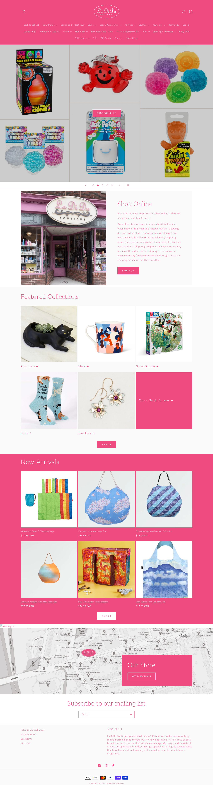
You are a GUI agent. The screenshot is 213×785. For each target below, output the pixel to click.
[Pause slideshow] (127, 185)
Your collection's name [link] (154, 400)
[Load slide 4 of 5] (107, 185)
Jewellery (84, 433)
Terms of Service (29, 734)
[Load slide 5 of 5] (112, 185)
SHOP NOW (128, 270)
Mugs (81, 366)
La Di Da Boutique (101, 784)
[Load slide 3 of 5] (102, 185)
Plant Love (28, 366)
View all (106, 444)
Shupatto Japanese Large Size (92, 531)
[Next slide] (119, 185)
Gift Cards (26, 743)
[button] (24, 11)
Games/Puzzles (145, 366)
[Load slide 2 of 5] (98, 185)
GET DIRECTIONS (141, 676)
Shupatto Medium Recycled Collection (39, 602)
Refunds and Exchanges (33, 730)
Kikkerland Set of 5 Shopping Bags (37, 531)
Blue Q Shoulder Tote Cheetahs (93, 602)
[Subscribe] (131, 714)
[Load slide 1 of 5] (93, 185)
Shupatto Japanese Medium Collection (154, 531)
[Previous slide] (85, 185)
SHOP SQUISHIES (106, 113)
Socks (24, 433)
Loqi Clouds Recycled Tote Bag (150, 602)
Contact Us (26, 738)
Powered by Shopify (116, 784)
